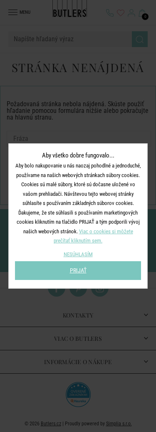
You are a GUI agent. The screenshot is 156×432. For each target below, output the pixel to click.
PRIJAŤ (78, 270)
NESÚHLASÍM (78, 254)
